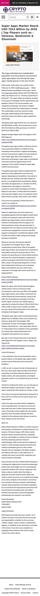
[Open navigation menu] (3, 17)
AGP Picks (5, 3)
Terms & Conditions (28, 589)
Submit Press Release (12, 589)
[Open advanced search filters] (32, 17)
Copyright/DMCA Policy (10, 593)
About (11, 585)
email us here (6, 507)
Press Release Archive (23, 585)
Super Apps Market (11, 93)
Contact (35, 593)
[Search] (27, 17)
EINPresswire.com (22, 88)
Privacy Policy (26, 593)
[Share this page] (37, 17)
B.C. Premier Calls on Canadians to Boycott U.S (20, 3)
